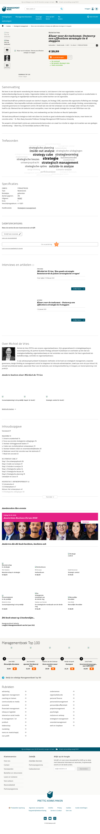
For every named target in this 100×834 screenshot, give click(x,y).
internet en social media (11, 715)
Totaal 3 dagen (22, 76)
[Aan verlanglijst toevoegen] (70, 57)
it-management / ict (9, 719)
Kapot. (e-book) (29, 400)
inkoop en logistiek (8, 712)
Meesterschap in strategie (11, 572)
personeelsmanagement (59, 702)
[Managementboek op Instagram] (54, 818)
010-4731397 (94, 17)
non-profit (5, 736)
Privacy (59, 808)
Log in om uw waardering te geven (12, 248)
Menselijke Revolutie (75, 604)
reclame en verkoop (57, 715)
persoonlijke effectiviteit (58, 705)
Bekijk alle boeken (8, 409)
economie (5, 705)
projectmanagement (57, 708)
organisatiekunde (56, 695)
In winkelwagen (58, 57)
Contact (6, 765)
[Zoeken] (61, 9)
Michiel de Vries (54, 33)
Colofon (50, 808)
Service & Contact (56, 810)
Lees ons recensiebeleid (9, 238)
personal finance (56, 698)
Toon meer (49, 497)
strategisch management (59, 719)
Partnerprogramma (11, 789)
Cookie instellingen (81, 808)
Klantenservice (10, 757)
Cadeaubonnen (34, 769)
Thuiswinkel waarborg (18, 808)
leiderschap (6, 726)
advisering (5, 691)
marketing (5, 729)
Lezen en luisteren (10, 777)
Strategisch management (21, 26)
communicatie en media (10, 702)
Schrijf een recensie (11, 234)
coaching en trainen (9, 698)
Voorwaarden (8, 769)
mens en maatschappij (10, 732)
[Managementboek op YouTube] (50, 818)
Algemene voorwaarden (36, 808)
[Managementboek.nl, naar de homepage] (11, 11)
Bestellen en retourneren (13, 773)
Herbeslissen (39, 572)
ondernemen (54, 691)
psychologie (54, 712)
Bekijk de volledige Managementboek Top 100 (23, 678)
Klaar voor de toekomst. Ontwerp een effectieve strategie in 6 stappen (51, 26)
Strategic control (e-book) (55, 400)
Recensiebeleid (9, 785)
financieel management (10, 708)
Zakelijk (32, 757)
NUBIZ (20, 198)
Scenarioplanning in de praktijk (12, 400)
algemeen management (11, 695)
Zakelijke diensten (35, 761)
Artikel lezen (77, 289)
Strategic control (73, 572)
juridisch (5, 722)
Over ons (7, 761)
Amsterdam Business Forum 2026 (21, 518)
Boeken (8, 26)
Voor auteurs (8, 781)
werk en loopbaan (56, 726)
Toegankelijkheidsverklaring (37, 810)
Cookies (68, 808)
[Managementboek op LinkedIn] (45, 818)
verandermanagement (58, 722)
